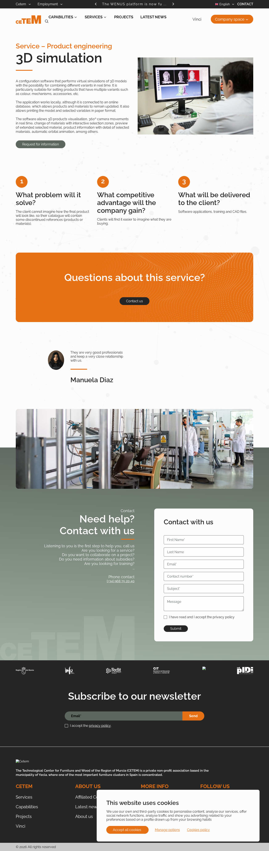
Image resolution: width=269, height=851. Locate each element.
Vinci (197, 19)
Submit (175, 629)
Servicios (31, 31)
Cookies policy (198, 830)
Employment (48, 4)
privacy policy (100, 726)
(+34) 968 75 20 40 (120, 581)
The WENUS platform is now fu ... (134, 4)
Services (94, 17)
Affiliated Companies (95, 797)
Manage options (167, 830)
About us (84, 816)
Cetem (21, 4)
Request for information (40, 144)
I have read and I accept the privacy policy (202, 617)
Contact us (134, 301)
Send (193, 716)
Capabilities (61, 17)
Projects (123, 17)
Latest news (153, 17)
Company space (229, 19)
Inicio (19, 31)
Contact (245, 4)
